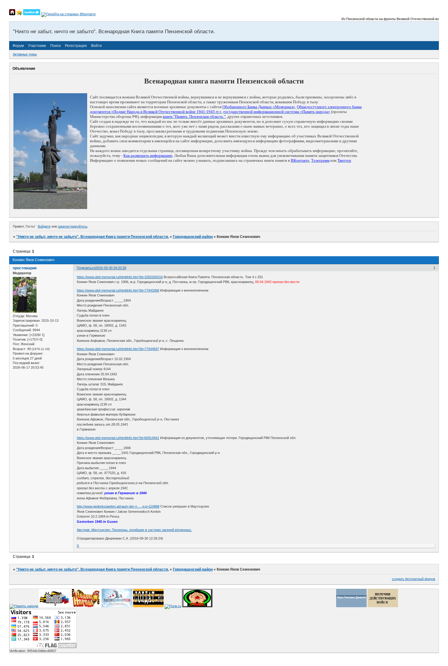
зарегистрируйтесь (72, 226)
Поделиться (86, 268)
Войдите (44, 226)
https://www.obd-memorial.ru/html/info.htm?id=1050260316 (120, 277)
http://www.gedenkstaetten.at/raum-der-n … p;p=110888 (118, 506)
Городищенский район (193, 237)
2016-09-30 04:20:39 (110, 268)
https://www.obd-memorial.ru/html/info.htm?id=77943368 (118, 290)
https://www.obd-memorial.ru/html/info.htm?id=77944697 (118, 349)
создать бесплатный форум (413, 579)
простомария (25, 268)
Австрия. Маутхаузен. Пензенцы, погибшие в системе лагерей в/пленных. (134, 530)
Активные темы (25, 54)
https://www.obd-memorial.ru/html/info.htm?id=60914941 (118, 438)
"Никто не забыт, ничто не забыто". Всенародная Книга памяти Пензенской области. (92, 237)
